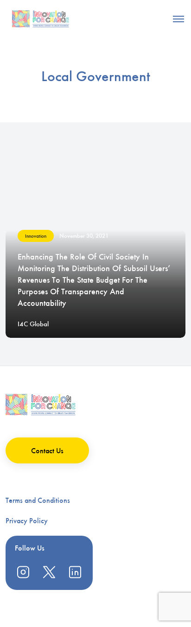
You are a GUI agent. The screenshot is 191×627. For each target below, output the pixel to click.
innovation (35, 236)
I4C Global (33, 324)
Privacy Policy (27, 520)
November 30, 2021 (83, 235)
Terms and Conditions (38, 500)
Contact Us (47, 450)
